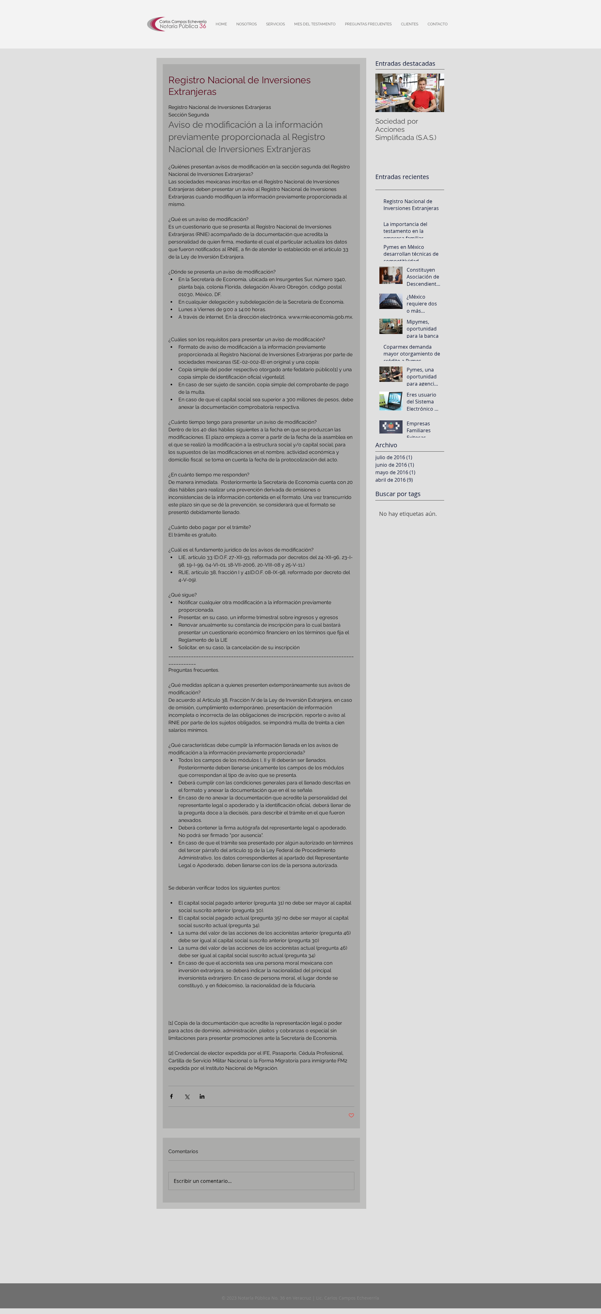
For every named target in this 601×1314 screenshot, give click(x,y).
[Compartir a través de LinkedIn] (202, 1096)
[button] (409, 24)
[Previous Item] (385, 93)
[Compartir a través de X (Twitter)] (187, 1096)
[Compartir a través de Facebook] (171, 1096)
